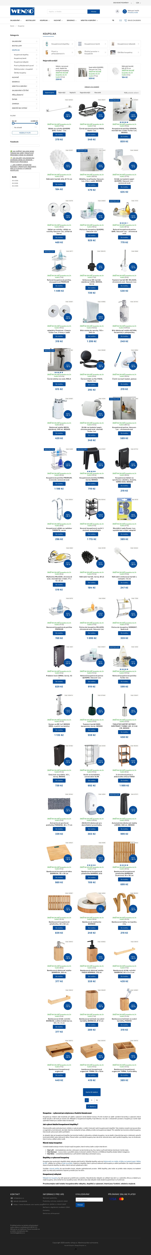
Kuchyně (15, 77)
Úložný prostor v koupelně (23, 69)
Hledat (93, 11)
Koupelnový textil (20, 58)
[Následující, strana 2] (91, 1100)
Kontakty (46, 1210)
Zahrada (15, 104)
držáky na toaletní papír (127, 1161)
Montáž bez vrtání (19, 108)
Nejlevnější (61, 92)
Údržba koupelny (20, 73)
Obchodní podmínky (121, 3)
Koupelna (16, 50)
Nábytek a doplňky (19, 86)
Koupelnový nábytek (21, 62)
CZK (137, 3)
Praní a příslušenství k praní (24, 65)
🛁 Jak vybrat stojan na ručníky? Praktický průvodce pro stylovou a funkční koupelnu (23, 167)
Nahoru (93, 1106)
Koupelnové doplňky (21, 55)
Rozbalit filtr (25, 133)
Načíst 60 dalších (92, 1092)
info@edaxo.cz (19, 1198)
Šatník (14, 99)
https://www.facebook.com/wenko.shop (28, 1204)
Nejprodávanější (85, 92)
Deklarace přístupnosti (51, 1213)
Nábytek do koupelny (50, 1178)
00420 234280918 (20, 1201)
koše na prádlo (67, 1163)
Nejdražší (73, 92)
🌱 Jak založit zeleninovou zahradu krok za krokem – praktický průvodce (22, 160)
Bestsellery (17, 46)
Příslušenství (17, 95)
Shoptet (71, 1245)
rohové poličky (54, 1168)
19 (97, 1100)
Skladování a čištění (20, 90)
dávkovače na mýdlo (111, 1161)
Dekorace (16, 82)
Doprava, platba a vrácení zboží (54, 1204)
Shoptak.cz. (83, 1245)
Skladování (16, 41)
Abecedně (97, 92)
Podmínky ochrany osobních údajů (55, 1201)
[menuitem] (17, 20)
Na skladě (25, 127)
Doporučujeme (49, 92)
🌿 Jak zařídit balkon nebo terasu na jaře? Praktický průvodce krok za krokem (22, 153)
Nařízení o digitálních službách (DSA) (56, 1207)
